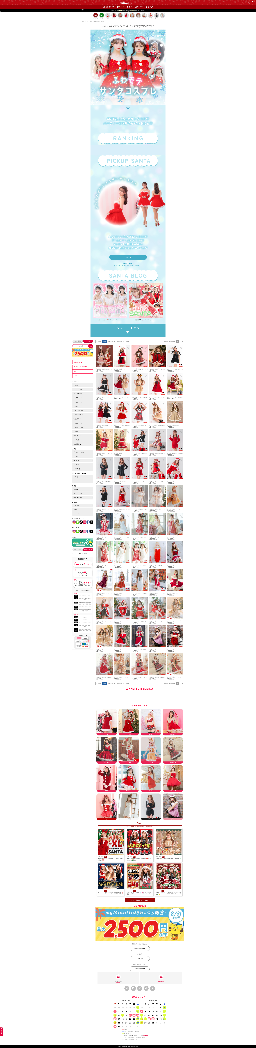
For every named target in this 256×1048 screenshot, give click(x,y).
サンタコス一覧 (78, 362)
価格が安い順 (111, 341)
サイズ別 (76, 481)
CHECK (128, 257)
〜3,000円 (76, 456)
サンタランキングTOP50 (80, 367)
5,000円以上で (118, 982)
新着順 (127, 341)
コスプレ (84, 21)
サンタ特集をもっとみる (139, 900)
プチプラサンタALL (79, 452)
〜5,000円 (76, 460)
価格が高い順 (120, 341)
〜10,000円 (77, 469)
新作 (75, 371)
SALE (75, 376)
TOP (80, 21)
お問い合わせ (88, 549)
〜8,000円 (76, 464)
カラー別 (76, 477)
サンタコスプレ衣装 (91, 21)
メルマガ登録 (83, 553)
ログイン (88, 341)
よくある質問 (78, 549)
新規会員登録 (78, 341)
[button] (182, 341)
